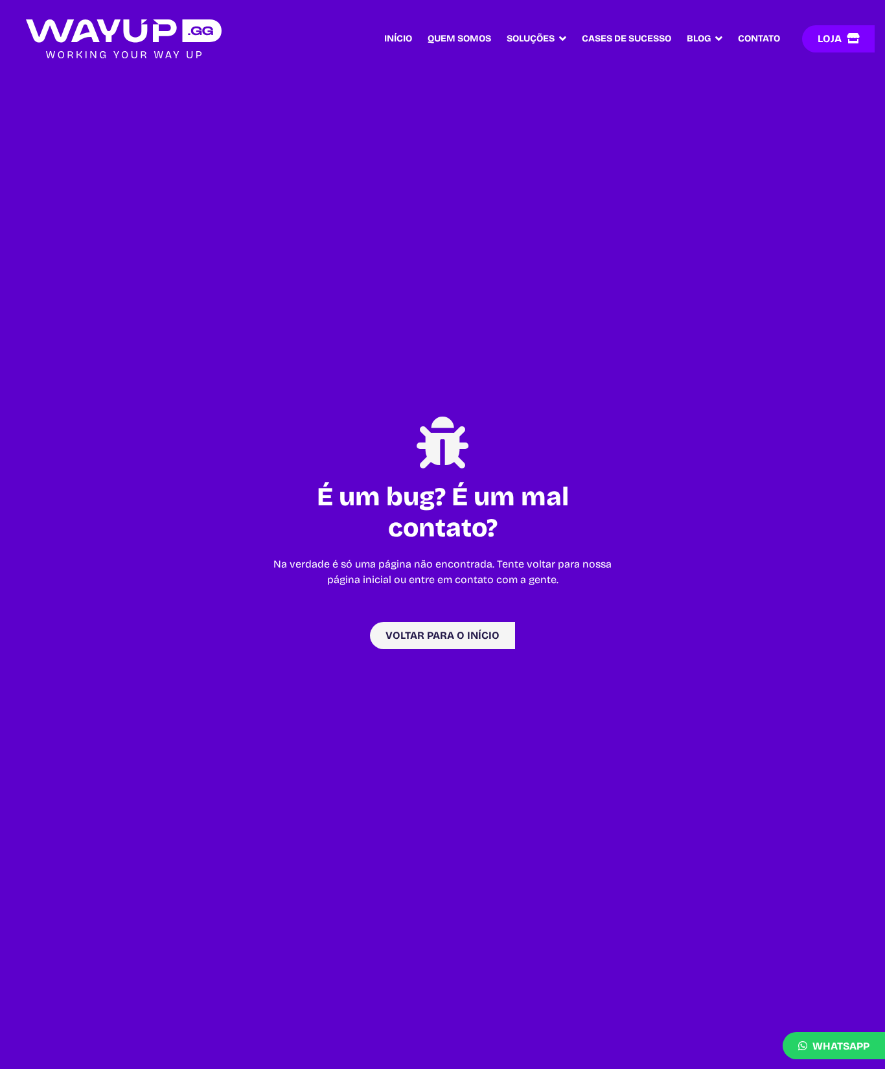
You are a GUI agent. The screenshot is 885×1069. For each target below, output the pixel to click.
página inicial (359, 579)
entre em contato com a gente (483, 579)
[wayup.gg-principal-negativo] (124, 38)
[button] (560, 39)
